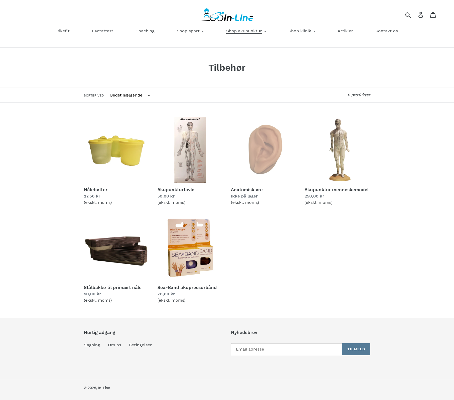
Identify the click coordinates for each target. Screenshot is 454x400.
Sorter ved (94, 95)
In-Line (104, 388)
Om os (114, 344)
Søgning (92, 344)
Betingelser (140, 344)
